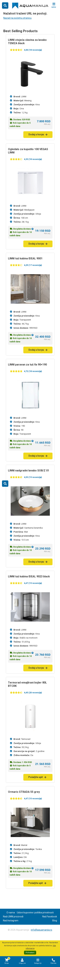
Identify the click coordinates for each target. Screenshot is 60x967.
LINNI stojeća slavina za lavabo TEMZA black (27, 41)
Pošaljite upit (35, 777)
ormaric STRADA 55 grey (24, 791)
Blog (54, 920)
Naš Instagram (10, 920)
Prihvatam (30, 953)
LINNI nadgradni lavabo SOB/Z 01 (28, 470)
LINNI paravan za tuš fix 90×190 (27, 364)
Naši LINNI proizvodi (13, 916)
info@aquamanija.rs (41, 930)
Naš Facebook (49, 916)
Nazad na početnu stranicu (17, 18)
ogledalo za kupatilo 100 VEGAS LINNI (28, 151)
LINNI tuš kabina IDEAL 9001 (25, 258)
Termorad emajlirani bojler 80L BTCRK (27, 684)
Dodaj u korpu (36, 134)
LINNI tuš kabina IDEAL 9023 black (29, 576)
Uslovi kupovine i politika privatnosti (35, 912)
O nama (10, 912)
